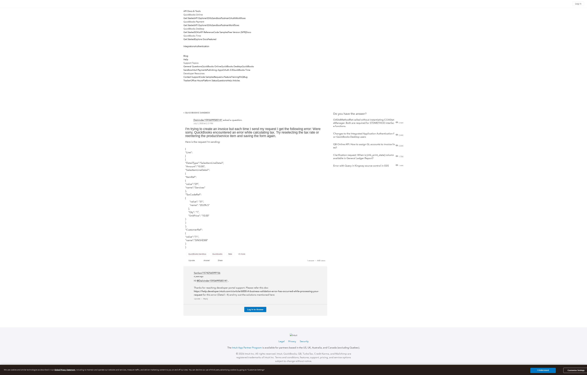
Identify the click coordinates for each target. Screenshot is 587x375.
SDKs (209, 18)
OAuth (232, 18)
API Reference (206, 32)
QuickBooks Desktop (231, 66)
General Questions (192, 66)
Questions (222, 80)
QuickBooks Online (211, 66)
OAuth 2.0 (228, 70)
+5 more (241, 254)
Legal (282, 341)
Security (304, 341)
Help (185, 59)
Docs (248, 32)
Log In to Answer (255, 309)
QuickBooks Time (241, 70)
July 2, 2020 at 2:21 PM (203, 123)
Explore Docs (201, 39)
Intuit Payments (199, 70)
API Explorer (200, 18)
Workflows (240, 18)
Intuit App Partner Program (247, 347)
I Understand (543, 370)
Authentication (202, 46)
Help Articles (233, 80)
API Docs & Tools (192, 11)
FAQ (241, 77)
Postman (225, 18)
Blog (185, 56)
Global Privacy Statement (64, 370)
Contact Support (191, 77)
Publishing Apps (215, 70)
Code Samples (220, 32)
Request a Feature (222, 77)
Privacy (292, 341)
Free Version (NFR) (237, 32)
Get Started (188, 18)
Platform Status (210, 80)
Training (235, 77)
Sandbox (216, 18)
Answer (207, 260)
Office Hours (196, 80)
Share (220, 260)
